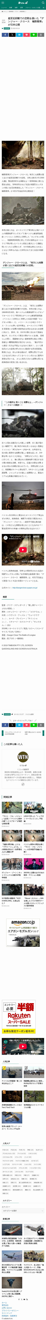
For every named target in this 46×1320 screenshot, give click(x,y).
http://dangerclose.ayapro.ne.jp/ (25, 588)
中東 (26, 1175)
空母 (13, 1182)
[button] (5, 35)
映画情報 (6, 28)
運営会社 (5, 1305)
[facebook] (19, 1299)
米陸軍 (27, 1186)
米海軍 (6, 1186)
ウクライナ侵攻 (22, 1161)
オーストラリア (19, 714)
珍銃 (5, 1182)
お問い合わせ (7, 1308)
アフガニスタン (9, 1153)
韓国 (5, 1193)
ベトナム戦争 (30, 714)
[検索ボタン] (43, 3)
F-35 (22, 1150)
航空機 (6, 1190)
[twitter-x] (22, 1299)
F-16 (14, 1150)
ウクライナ (8, 1161)
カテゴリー (6, 1207)
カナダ (34, 1161)
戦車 (24, 1179)
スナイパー (17, 1164)
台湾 (5, 1179)
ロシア (29, 1171)
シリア (6, 1164)
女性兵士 (15, 1179)
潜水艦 (33, 1179)
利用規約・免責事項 (9, 1316)
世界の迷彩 (7, 1175)
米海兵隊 (38, 1182)
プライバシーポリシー (10, 1310)
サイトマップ (7, 1313)
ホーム (4, 1303)
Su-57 (39, 1150)
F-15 (5, 1150)
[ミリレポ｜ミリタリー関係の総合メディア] (23, 3)
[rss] (27, 1299)
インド (27, 1157)
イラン (18, 1157)
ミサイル (19, 1171)
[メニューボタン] (3, 3)
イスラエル (7, 1157)
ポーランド (7, 1171)
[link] (23, 784)
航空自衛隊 (18, 1190)
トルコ (27, 1164)
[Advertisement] (23, 61)
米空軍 (17, 1186)
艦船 (28, 1190)
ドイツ (37, 1164)
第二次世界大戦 (25, 1182)
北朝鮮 (35, 1175)
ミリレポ (23, 765)
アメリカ (22, 1153)
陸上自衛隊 (38, 1190)
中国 (18, 1175)
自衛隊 (36, 1186)
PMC (30, 1150)
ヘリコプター (35, 1168)
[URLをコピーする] (41, 35)
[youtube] (24, 1299)
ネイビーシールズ (9, 1168)
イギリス (32, 1153)
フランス (23, 1168)
